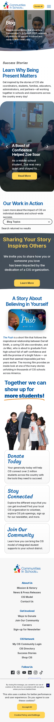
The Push (8, 337)
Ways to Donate (27, 616)
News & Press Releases (27, 592)
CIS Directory (27, 648)
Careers (27, 625)
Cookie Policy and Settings (27, 715)
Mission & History (27, 588)
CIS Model (27, 597)
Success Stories (27, 653)
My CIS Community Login (27, 644)
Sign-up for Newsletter (27, 629)
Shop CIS (27, 657)
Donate (37, 6)
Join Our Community (27, 620)
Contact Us (27, 601)
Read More (24, 175)
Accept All (27, 707)
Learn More (27, 283)
